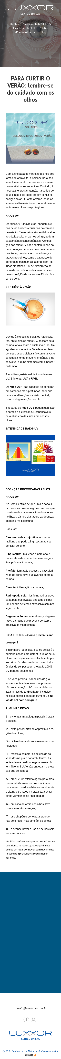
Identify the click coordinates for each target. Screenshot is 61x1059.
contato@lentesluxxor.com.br (30, 1008)
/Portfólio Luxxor (25, 31)
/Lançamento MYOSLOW (37, 23)
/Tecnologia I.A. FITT (23, 27)
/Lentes (14, 23)
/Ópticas (44, 27)
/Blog (42, 31)
